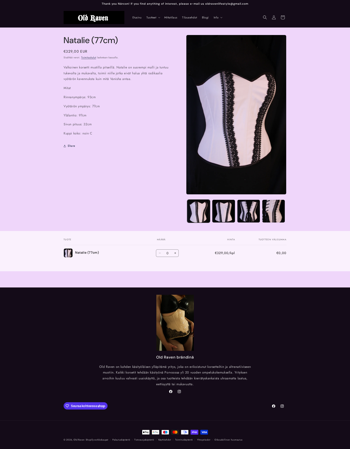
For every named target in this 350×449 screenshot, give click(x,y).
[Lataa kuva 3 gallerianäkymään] (248, 211)
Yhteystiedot (203, 439)
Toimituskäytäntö (184, 439)
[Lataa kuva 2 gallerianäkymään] (223, 211)
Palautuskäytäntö (121, 439)
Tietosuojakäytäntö (144, 439)
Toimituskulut (88, 57)
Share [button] (71, 146)
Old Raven (79, 439)
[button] (153, 17)
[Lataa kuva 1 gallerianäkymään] (198, 211)
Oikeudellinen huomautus (228, 439)
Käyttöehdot (164, 439)
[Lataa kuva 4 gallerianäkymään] (273, 211)
